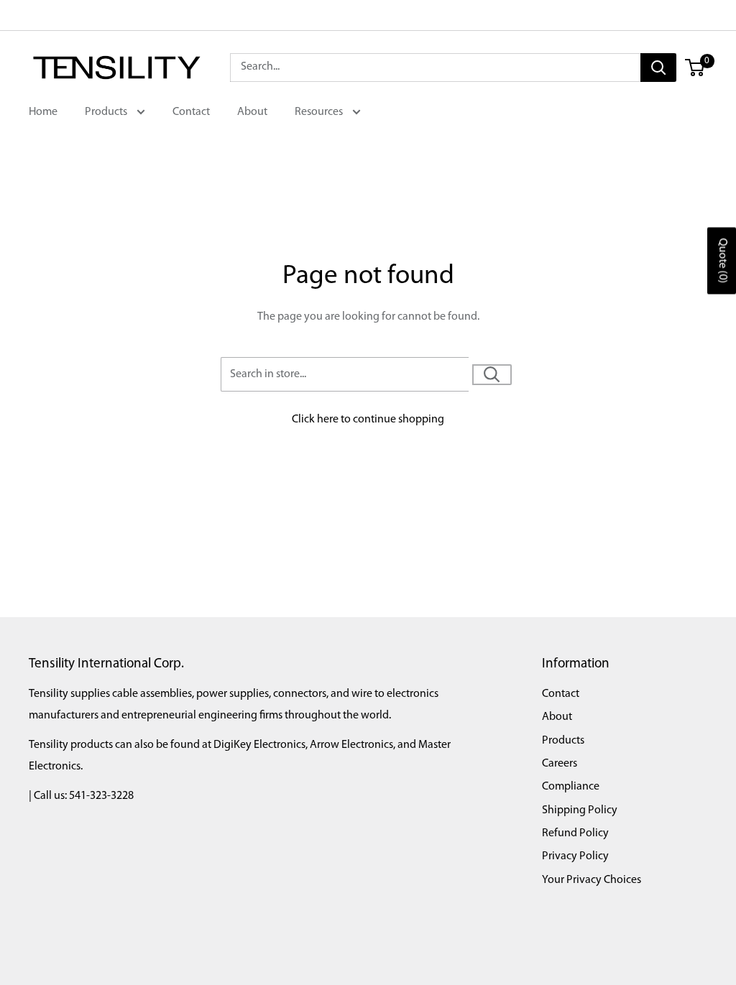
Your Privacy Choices (591, 880)
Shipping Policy (579, 810)
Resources (320, 112)
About (252, 112)
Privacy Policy (575, 856)
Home (43, 112)
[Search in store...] (492, 374)
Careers (559, 763)
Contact (191, 112)
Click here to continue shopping (368, 419)
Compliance (570, 786)
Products (107, 112)
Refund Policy (575, 833)
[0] (695, 67)
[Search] (658, 67)
